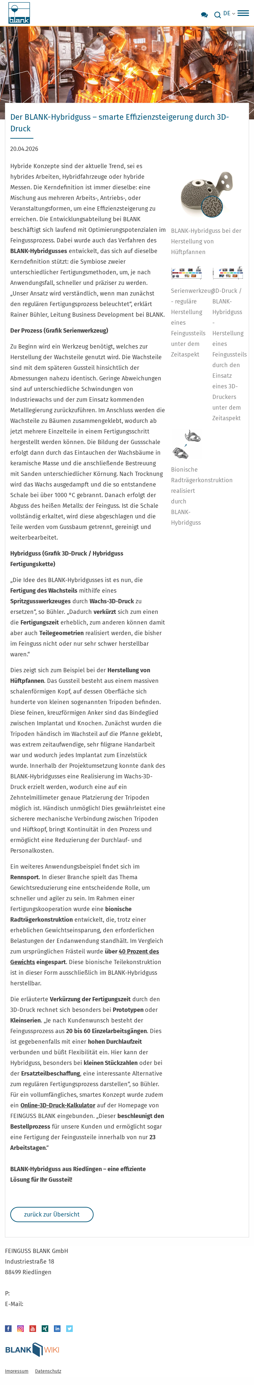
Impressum (16, 1371)
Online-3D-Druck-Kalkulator (58, 1105)
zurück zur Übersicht (52, 1214)
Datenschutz (48, 1371)
